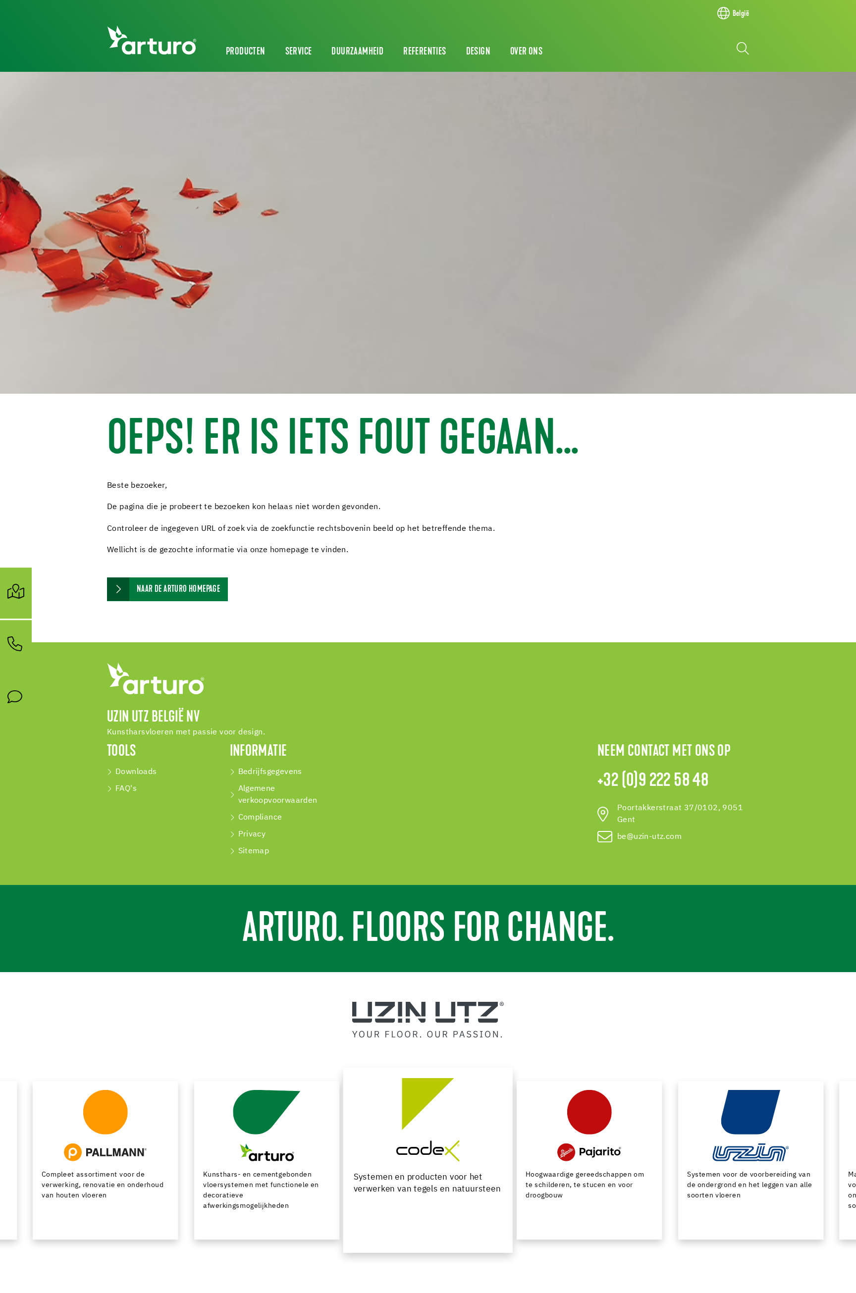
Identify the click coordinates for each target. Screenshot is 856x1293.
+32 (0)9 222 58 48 (652, 781)
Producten (246, 52)
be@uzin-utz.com (649, 837)
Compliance (260, 818)
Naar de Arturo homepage (178, 589)
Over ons (526, 52)
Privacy (252, 834)
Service (298, 52)
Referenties (424, 52)
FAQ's (126, 789)
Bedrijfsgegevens (270, 772)
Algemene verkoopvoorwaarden (278, 795)
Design (478, 52)
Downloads (136, 772)
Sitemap (253, 851)
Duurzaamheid (357, 52)
